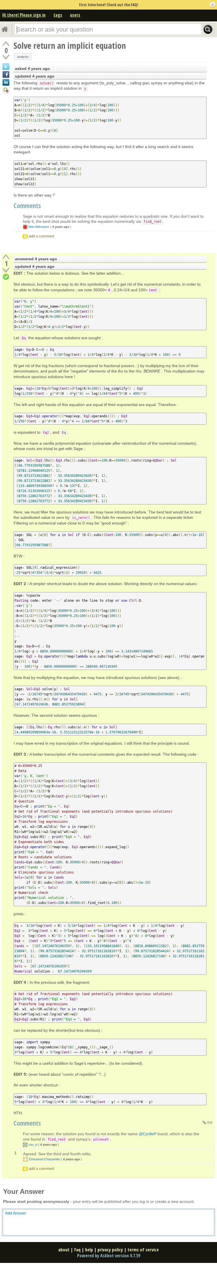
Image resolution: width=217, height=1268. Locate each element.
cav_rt (33, 1144)
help (89, 1250)
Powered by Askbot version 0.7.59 (108, 1255)
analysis (23, 56)
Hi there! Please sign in (23, 15)
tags (57, 15)
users (75, 15)
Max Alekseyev (39, 226)
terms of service (143, 1250)
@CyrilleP (147, 1134)
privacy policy (110, 1250)
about (64, 1250)
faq (77, 1250)
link (209, 1122)
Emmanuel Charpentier (44, 1159)
